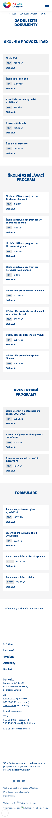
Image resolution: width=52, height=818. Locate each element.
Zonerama (23, 781)
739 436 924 (9, 723)
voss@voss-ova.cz (20, 728)
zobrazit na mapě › (12, 689)
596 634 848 (9, 719)
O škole (8, 644)
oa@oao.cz (16, 711)
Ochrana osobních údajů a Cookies (20, 787)
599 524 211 (9, 698)
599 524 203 (9, 702)
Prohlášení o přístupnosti (16, 792)
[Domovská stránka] (14, 5)
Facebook (8, 781)
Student (13, 14)
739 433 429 (9, 705)
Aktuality (9, 663)
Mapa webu (9, 795)
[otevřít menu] (46, 5)
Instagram (13, 781)
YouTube (18, 781)
